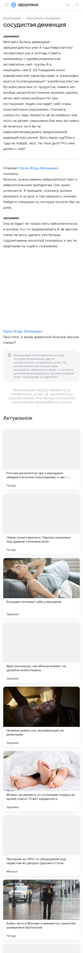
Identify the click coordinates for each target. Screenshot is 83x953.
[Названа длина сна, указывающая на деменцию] (41, 717)
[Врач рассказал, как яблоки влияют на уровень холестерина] (41, 652)
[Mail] (13, 5)
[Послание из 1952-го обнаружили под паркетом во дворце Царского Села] (41, 845)
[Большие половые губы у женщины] (41, 588)
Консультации (12, 17)
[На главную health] (27, 5)
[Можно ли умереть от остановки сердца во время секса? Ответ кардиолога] (41, 781)
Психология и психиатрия (43, 17)
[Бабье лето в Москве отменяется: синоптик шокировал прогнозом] (41, 910)
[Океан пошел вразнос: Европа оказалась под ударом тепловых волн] (41, 524)
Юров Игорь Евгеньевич (38, 168)
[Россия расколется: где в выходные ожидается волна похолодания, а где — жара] (41, 459)
